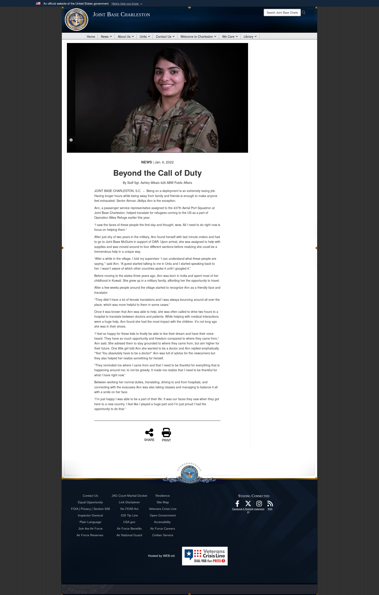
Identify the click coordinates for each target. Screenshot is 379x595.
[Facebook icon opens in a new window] (237, 505)
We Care (228, 36)
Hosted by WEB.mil (161, 555)
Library (248, 36)
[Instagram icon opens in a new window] (259, 505)
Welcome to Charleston (197, 36)
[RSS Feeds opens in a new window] (270, 505)
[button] (127, 3)
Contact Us (163, 36)
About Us (124, 36)
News (105, 36)
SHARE (149, 439)
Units (143, 36)
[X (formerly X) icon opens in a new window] (248, 505)
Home (91, 36)
